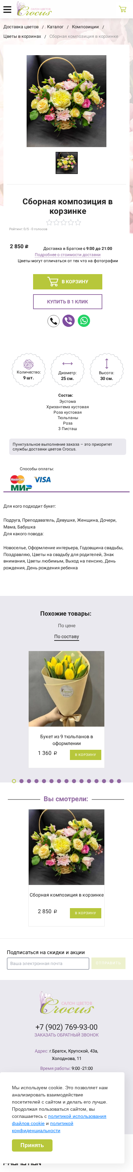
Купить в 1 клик (67, 301)
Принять (32, 1145)
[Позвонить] (53, 321)
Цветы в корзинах (22, 36)
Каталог (55, 26)
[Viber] (68, 321)
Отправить (108, 963)
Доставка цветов (21, 26)
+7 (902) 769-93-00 (66, 1027)
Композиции (85, 26)
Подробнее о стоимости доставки (68, 254)
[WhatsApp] (84, 321)
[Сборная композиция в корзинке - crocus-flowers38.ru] (67, 163)
